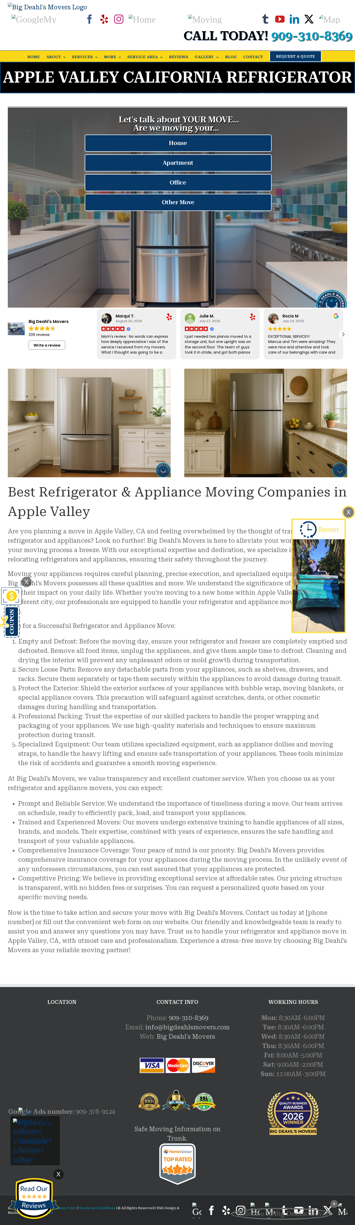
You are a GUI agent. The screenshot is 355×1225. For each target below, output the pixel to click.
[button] (343, 334)
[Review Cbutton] (34, 1198)
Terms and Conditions (97, 1208)
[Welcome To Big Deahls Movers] (282, 1214)
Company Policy (63, 1208)
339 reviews (39, 334)
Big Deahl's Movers (185, 1036)
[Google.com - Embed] (62, 1052)
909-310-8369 (188, 1018)
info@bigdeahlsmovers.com (187, 1027)
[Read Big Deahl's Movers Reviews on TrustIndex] (35, 1123)
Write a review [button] (47, 345)
